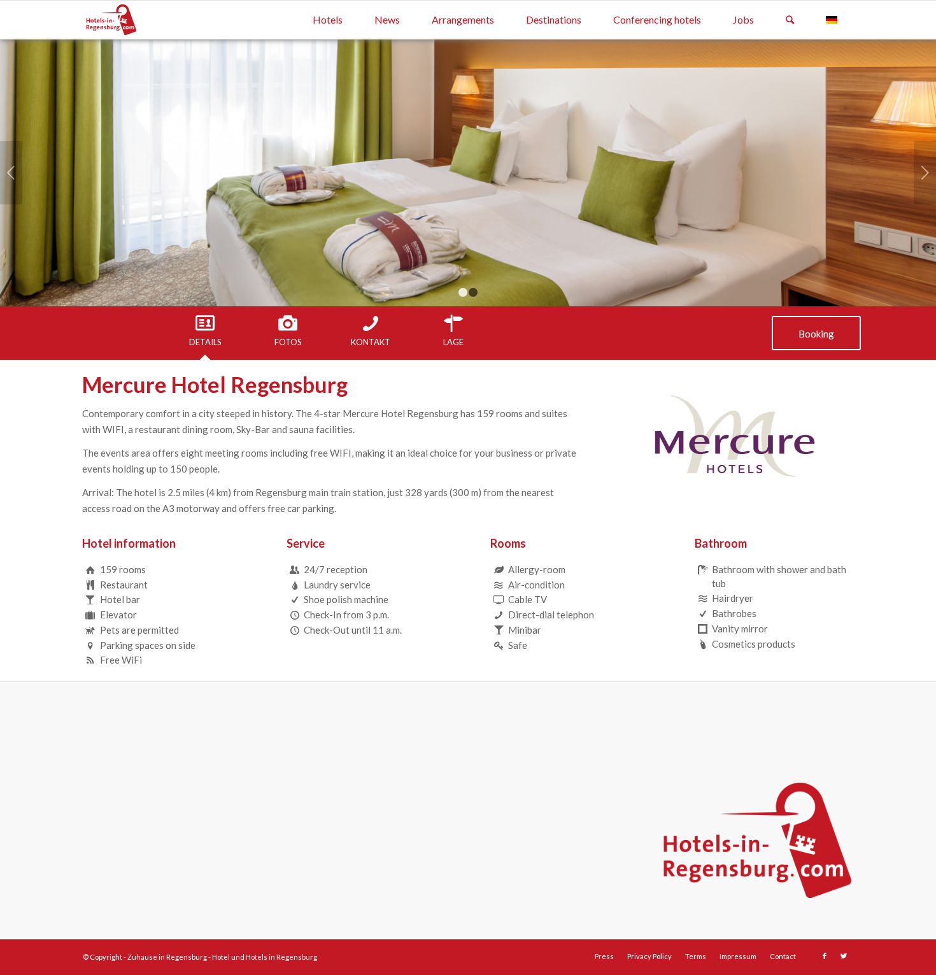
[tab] (205, 331)
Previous (11, 172)
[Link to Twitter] (843, 955)
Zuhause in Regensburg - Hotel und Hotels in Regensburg (222, 957)
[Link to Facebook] (824, 955)
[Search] (790, 20)
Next (925, 172)
